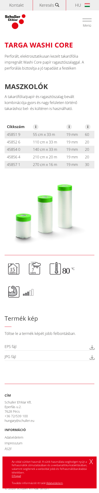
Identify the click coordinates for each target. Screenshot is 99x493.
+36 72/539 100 (16, 416)
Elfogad (16, 476)
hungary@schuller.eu (19, 420)
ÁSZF (8, 449)
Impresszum (13, 443)
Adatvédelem (14, 437)
